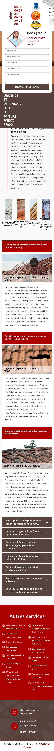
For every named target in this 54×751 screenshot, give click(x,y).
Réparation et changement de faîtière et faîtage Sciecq (13, 677)
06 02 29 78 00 (18, 21)
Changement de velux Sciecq (41, 659)
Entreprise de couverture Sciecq (13, 635)
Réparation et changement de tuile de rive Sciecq (41, 628)
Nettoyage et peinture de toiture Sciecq (15, 627)
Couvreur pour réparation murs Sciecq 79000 (42, 686)
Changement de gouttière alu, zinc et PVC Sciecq (41, 640)
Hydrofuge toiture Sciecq (40, 667)
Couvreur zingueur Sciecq (14, 665)
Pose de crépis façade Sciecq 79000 (41, 676)
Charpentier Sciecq (14, 642)
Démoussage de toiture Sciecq (13, 649)
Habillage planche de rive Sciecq (15, 657)
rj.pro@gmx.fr (28, 732)
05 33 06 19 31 (18, 10)
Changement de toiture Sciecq (39, 651)
